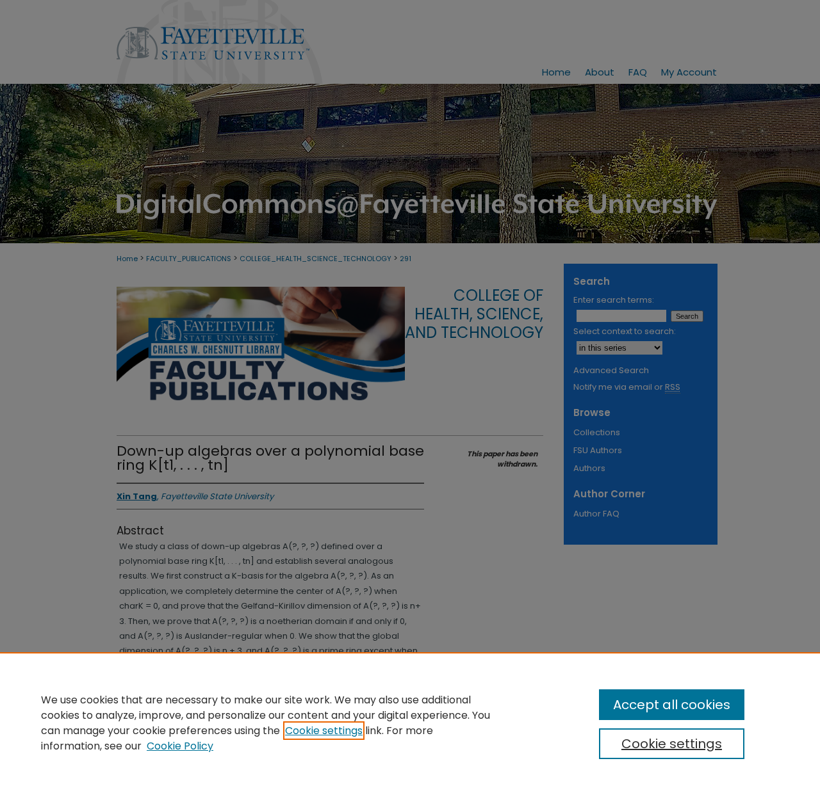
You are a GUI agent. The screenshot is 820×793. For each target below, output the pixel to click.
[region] (410, 722)
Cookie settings (324, 730)
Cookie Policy (180, 746)
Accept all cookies (671, 705)
